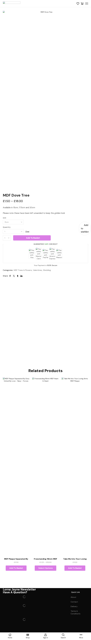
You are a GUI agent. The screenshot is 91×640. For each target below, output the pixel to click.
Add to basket (33, 238)
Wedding (47, 270)
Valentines (37, 270)
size (4, 218)
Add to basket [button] (16, 568)
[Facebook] (6, 631)
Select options (45, 568)
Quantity (7, 227)
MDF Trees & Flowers (23, 270)
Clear (27, 231)
